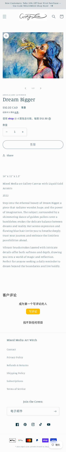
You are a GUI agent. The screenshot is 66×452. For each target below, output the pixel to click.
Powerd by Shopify (44, 446)
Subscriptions (15, 381)
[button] (4, 16)
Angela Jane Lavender (28, 446)
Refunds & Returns (18, 365)
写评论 (33, 311)
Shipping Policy (16, 373)
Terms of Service (16, 388)
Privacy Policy (15, 357)
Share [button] (10, 155)
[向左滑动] (25, 88)
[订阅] (55, 411)
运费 (16, 112)
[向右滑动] (40, 88)
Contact (11, 349)
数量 (5, 125)
